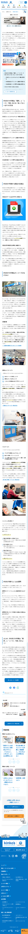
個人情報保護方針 (6, 915)
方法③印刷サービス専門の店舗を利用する (15, 84)
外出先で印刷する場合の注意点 (12, 86)
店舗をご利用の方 (6, 877)
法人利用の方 (19, 877)
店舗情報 (14, 7)
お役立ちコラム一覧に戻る (13, 723)
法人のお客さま (24, 7)
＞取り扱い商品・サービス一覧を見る (10, 479)
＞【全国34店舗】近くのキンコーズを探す (12, 345)
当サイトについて (20, 921)
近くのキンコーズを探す (13, 680)
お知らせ (3, 893)
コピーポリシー (19, 915)
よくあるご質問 (5, 896)
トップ (3, 865)
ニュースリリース (20, 902)
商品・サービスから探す (7, 868)
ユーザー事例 (4, 883)
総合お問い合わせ (20, 850)
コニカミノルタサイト (21, 907)
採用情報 (18, 904)
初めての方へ (19, 7)
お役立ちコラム (8, 11)
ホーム (3, 11)
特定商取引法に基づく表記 (21, 918)
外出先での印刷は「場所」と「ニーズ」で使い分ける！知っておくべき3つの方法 (14, 73)
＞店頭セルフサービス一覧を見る (9, 405)
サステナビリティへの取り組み (7, 904)
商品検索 (3, 7)
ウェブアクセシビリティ (7, 907)
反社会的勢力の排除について (7, 921)
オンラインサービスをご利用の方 (7, 880)
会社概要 (4, 902)
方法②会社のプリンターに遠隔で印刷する (15, 81)
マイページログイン (21, 2)
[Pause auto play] (14, 761)
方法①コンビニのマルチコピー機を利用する (15, 78)
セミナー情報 (4, 890)
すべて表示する (11, 91)
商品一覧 (8, 7)
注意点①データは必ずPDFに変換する (14, 89)
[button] (10, 761)
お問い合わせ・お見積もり (13, 816)
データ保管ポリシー (6, 917)
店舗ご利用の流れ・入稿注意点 (21, 880)
